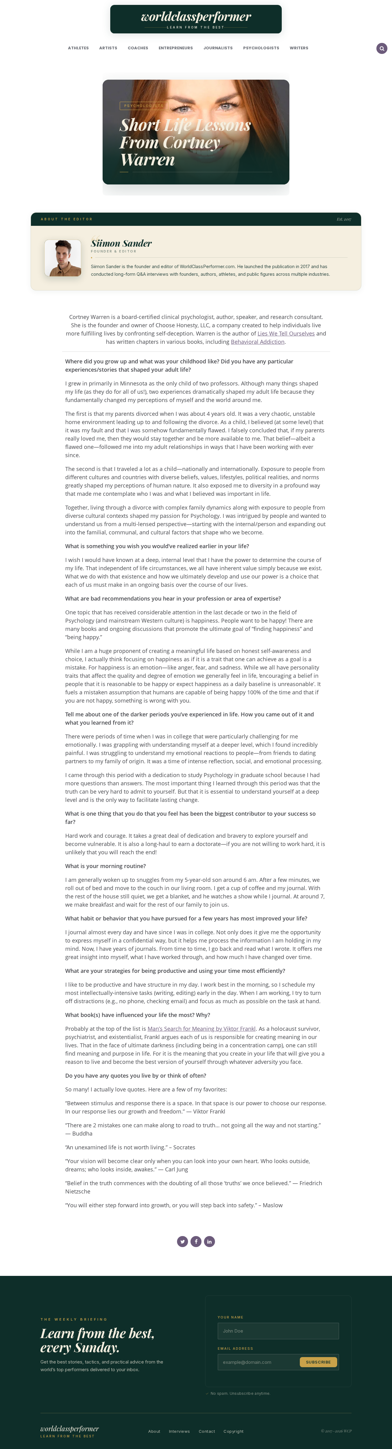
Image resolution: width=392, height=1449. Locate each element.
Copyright (234, 1431)
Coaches (138, 48)
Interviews (179, 1431)
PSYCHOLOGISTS (144, 106)
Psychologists (261, 48)
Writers (299, 48)
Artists (108, 48)
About (154, 1431)
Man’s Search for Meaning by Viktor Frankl (202, 1028)
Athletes (78, 48)
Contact (207, 1431)
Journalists (218, 48)
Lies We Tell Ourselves (286, 333)
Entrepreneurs (176, 48)
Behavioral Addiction (258, 341)
